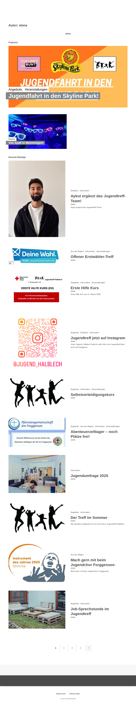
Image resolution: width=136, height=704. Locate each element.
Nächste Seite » (88, 648)
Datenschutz (74, 694)
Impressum (61, 694)
